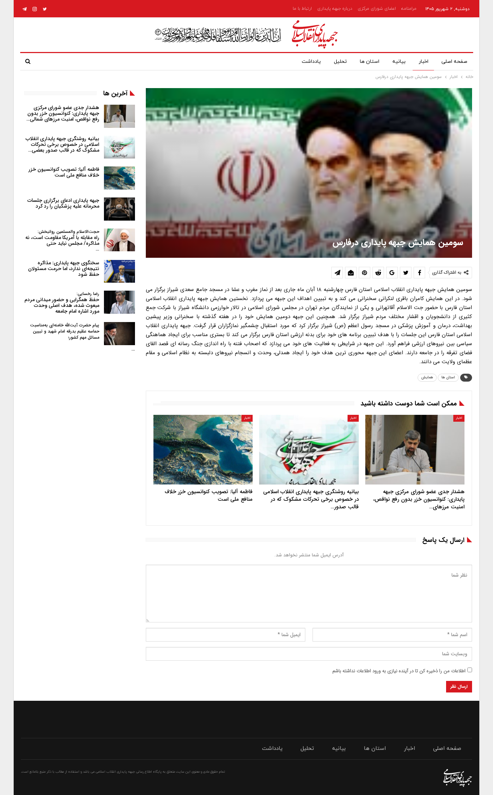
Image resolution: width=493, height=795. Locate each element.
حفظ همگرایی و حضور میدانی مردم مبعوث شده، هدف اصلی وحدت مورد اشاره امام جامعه (62, 302)
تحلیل (340, 61)
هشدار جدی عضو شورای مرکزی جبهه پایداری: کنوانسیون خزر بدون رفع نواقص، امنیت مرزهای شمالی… (62, 113)
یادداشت (311, 61)
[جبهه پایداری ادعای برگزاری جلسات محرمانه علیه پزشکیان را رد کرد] (119, 209)
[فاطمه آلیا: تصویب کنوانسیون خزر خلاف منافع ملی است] (203, 450)
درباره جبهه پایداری (334, 9)
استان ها (369, 61)
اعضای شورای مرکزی (377, 9)
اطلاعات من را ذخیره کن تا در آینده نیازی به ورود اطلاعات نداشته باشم (399, 671)
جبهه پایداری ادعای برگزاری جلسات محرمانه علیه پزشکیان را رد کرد (63, 203)
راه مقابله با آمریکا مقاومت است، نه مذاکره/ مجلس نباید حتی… (62, 240)
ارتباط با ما (302, 9)
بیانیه (399, 61)
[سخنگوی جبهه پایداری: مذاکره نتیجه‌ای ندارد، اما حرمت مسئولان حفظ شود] (119, 271)
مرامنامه (408, 9)
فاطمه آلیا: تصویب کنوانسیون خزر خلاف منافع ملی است (64, 172)
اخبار (423, 61)
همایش (427, 377)
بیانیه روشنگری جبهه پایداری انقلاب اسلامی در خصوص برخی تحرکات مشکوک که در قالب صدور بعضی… (62, 144)
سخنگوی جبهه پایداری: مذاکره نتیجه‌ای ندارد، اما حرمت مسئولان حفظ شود (63, 268)
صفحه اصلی (454, 61)
